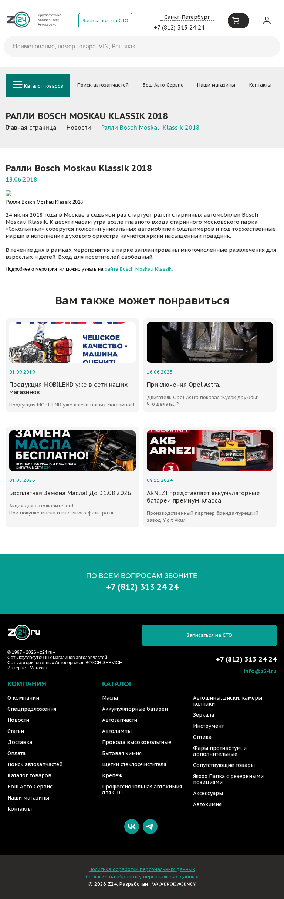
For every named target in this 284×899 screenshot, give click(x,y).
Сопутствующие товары (224, 765)
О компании (23, 697)
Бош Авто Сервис (163, 85)
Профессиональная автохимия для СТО (142, 789)
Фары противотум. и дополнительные (220, 751)
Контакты (260, 85)
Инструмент (208, 726)
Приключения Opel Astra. (183, 384)
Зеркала (203, 715)
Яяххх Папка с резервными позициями (228, 779)
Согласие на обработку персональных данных (142, 876)
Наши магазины (216, 85)
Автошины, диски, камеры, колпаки (228, 700)
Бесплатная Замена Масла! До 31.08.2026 (70, 493)
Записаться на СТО (105, 20)
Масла (110, 697)
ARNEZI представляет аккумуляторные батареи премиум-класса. (203, 496)
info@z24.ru (260, 671)
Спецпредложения (31, 709)
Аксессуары (208, 793)
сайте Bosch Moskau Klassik (138, 269)
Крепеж (112, 775)
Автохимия (207, 804)
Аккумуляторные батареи (135, 709)
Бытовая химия (122, 753)
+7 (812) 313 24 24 (179, 27)
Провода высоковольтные (136, 742)
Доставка (19, 742)
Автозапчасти (119, 720)
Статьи (15, 731)
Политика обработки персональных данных (142, 869)
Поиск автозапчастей (103, 85)
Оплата (16, 753)
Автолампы (117, 731)
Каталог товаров (43, 86)
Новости (18, 720)
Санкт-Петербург (187, 16)
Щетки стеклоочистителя (134, 764)
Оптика (202, 737)
